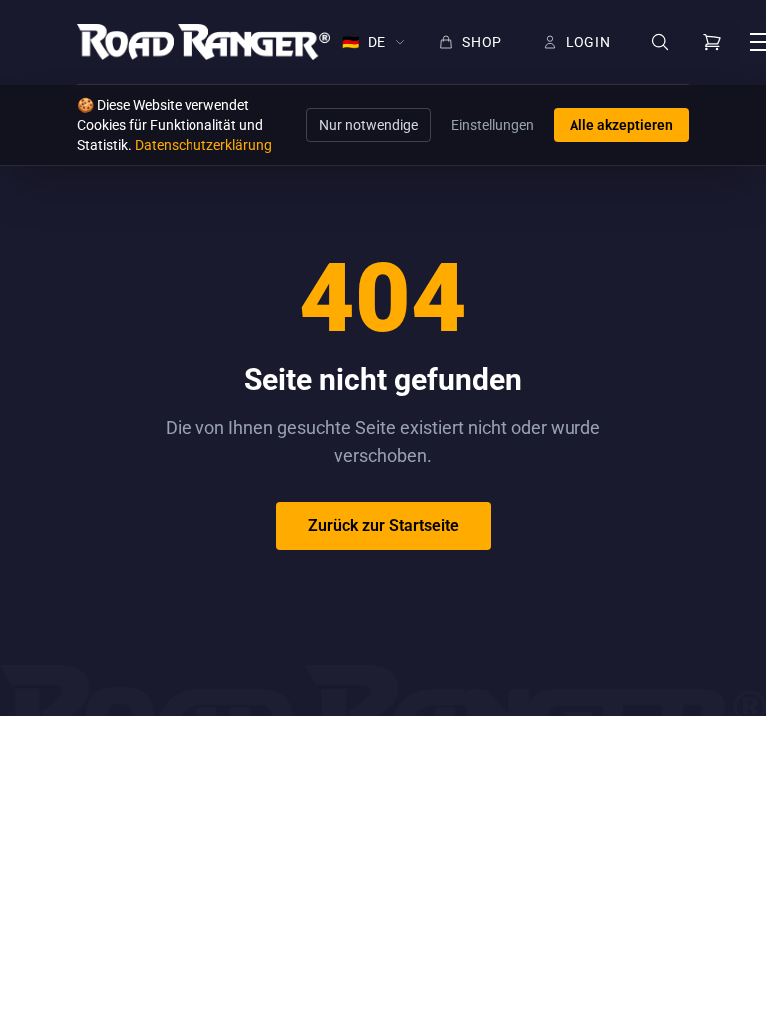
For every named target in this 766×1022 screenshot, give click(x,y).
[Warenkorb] (712, 42)
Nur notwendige (368, 125)
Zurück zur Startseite (383, 525)
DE (364, 42)
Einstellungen (492, 125)
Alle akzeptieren (621, 125)
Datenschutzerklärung (203, 145)
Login (588, 42)
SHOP (482, 42)
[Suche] (660, 42)
